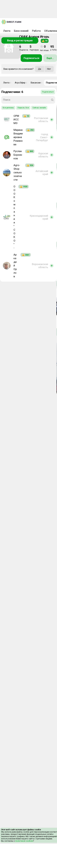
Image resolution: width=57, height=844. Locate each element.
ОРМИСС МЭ (16, 119)
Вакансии (36, 82)
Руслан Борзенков (18, 155)
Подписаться (31, 58)
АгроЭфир (21, 82)
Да (39, 69)
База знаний (21, 30)
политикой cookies (24, 841)
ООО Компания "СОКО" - (14, 217)
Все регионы (8, 108)
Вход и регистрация (20, 40)
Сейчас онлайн (39, 108)
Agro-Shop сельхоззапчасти (18, 172)
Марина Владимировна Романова (18, 137)
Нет (49, 69)
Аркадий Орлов (15, 265)
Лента (6, 30)
